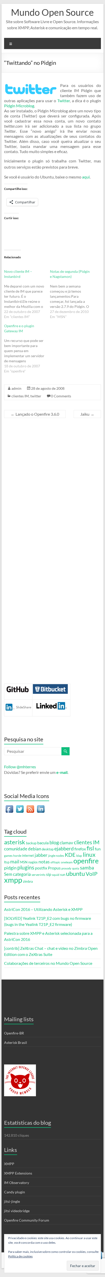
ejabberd (64, 848)
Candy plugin (14, 1192)
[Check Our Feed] (30, 806)
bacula (43, 842)
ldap (79, 855)
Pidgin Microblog (19, 105)
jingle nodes (56, 855)
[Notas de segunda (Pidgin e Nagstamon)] (73, 294)
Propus (54, 867)
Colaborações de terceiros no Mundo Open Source (48, 963)
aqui (86, 176)
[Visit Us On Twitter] (20, 806)
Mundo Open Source (52, 12)
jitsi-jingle (12, 1201)
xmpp (13, 879)
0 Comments (61, 396)
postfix (41, 868)
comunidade (15, 848)
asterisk (14, 842)
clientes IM (20, 396)
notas (44, 861)
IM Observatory (16, 1182)
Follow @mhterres (20, 766)
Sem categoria (17, 874)
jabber (41, 855)
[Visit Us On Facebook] (9, 806)
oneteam (67, 862)
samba (87, 867)
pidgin (10, 867)
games (8, 855)
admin (16, 388)
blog (54, 842)
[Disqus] (52, 487)
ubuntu (75, 873)
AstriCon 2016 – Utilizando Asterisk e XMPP (43, 909)
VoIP (91, 873)
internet (28, 856)
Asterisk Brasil (15, 1042)
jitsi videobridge (17, 1211)
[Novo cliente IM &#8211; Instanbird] (27, 294)
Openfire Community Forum (26, 1220)
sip (48, 874)
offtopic (55, 862)
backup (31, 843)
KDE (70, 854)
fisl (90, 848)
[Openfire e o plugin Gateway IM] (27, 348)
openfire (86, 861)
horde (17, 855)
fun (98, 848)
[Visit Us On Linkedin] (40, 806)
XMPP (9, 1164)
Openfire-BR (14, 1033)
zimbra (28, 881)
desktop (48, 849)
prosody (66, 868)
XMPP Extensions (18, 1173)
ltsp (6, 862)
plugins (25, 867)
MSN (24, 862)
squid (55, 874)
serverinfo (38, 874)
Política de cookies (20, 1256)
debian (34, 848)
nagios (33, 862)
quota (75, 868)
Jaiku (87, 414)
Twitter (63, 100)
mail (14, 861)
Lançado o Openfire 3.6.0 (35, 414)
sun (62, 875)
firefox (80, 848)
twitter (35, 396)
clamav (66, 842)
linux (89, 854)
